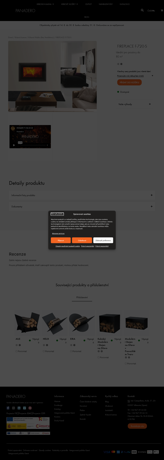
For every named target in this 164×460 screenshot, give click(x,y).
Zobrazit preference (103, 240)
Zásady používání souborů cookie (68, 246)
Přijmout (61, 240)
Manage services (58, 233)
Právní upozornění (87, 246)
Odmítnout (82, 240)
